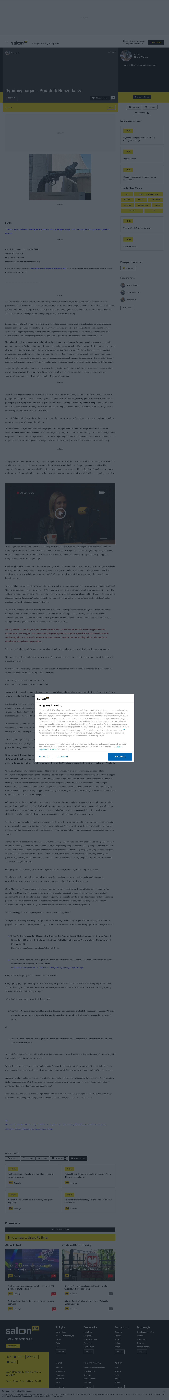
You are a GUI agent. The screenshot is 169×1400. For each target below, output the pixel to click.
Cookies (53, 749)
